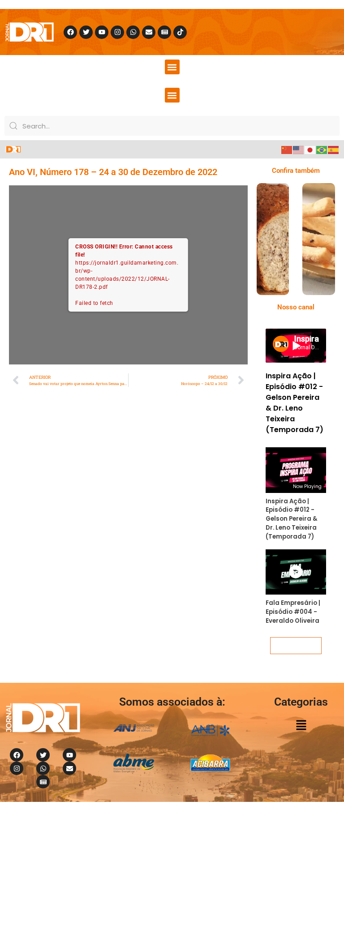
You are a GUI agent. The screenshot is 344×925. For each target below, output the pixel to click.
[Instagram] (117, 32)
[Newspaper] (164, 32)
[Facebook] (70, 32)
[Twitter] (86, 32)
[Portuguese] (322, 149)
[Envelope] (148, 32)
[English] (299, 149)
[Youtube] (101, 32)
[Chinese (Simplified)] (287, 149)
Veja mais (295, 645)
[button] (172, 67)
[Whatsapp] (133, 32)
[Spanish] (334, 149)
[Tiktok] (180, 32)
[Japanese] (310, 149)
